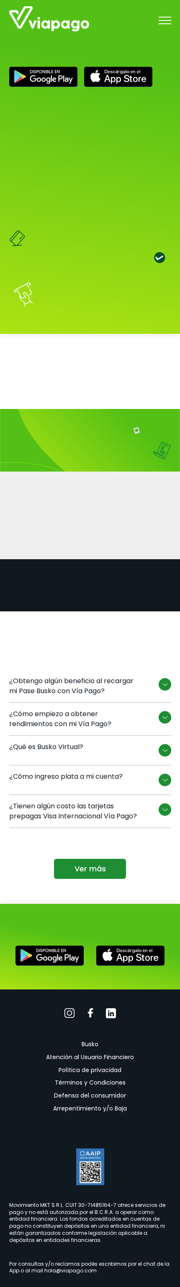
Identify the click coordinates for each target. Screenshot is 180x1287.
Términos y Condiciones (90, 1082)
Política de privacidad (90, 1070)
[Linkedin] (111, 1014)
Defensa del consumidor (90, 1095)
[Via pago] (49, 20)
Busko (90, 1044)
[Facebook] (90, 1014)
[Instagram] (69, 1014)
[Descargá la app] (49, 957)
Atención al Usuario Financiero (90, 1057)
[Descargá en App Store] (118, 78)
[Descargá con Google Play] (43, 78)
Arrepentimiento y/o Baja (90, 1108)
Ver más (90, 868)
